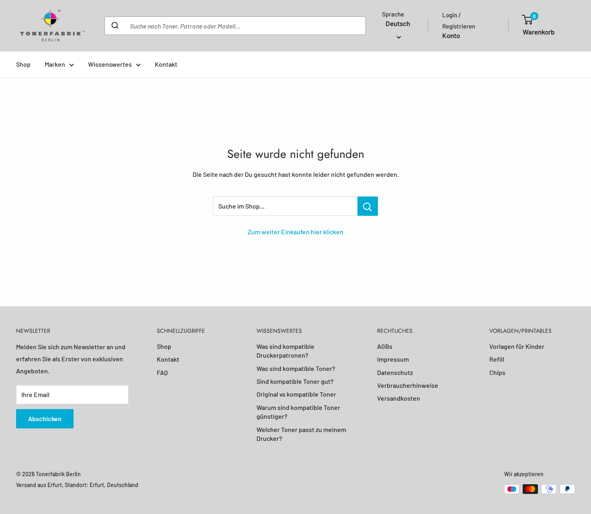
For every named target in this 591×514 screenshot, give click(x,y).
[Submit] (114, 26)
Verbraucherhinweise (407, 385)
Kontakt (166, 64)
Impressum (393, 359)
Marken (55, 64)
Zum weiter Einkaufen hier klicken (295, 231)
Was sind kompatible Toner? (296, 368)
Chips (497, 372)
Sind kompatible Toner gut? (295, 381)
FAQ (162, 372)
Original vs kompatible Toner (296, 394)
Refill (496, 359)
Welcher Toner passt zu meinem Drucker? (301, 434)
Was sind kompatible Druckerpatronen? (285, 350)
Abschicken (45, 418)
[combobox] (235, 25)
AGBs (384, 346)
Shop (23, 64)
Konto (451, 35)
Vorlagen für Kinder (516, 346)
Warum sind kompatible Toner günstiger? (298, 411)
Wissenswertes (110, 64)
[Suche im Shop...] (367, 206)
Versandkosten (398, 398)
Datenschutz (395, 372)
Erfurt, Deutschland (114, 484)
